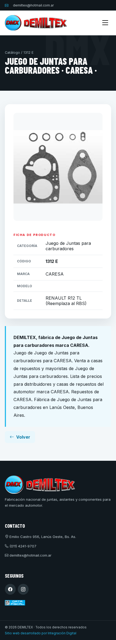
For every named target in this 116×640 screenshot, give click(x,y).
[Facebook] (10, 589)
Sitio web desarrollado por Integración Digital (40, 633)
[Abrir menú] (105, 22)
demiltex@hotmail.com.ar (33, 5)
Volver (23, 437)
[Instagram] (23, 589)
